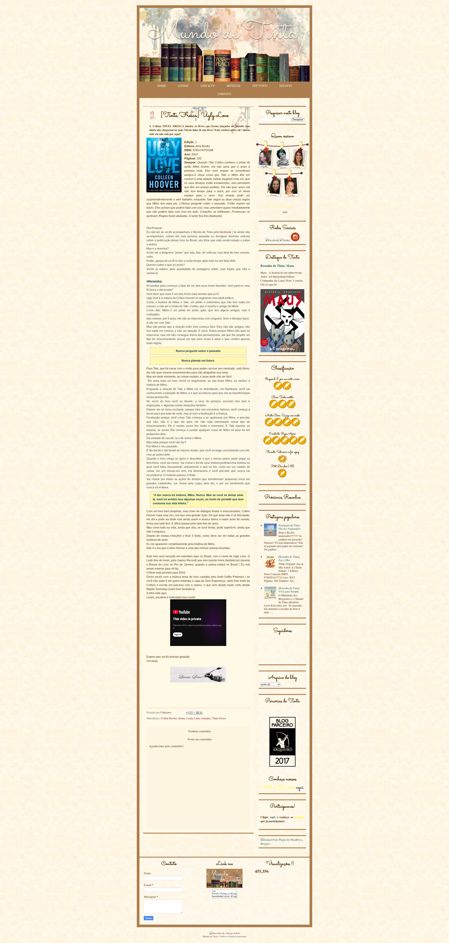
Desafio (285, 85)
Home (161, 85)
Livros (183, 85)
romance (206, 718)
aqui (163, 593)
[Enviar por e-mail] (187, 713)
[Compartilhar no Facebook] (197, 713)
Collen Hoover (169, 718)
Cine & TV (207, 85)
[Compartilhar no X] (194, 713)
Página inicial (199, 841)
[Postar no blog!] (191, 713)
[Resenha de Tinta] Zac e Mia (289, 558)
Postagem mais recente (164, 841)
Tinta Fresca (219, 718)
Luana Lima (193, 718)
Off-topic (259, 85)
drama (181, 718)
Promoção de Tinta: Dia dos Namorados (290, 526)
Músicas (233, 85)
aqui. (285, 212)
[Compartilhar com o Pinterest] (201, 713)
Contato (224, 94)
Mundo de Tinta (210, 936)
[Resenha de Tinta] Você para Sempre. (289, 589)
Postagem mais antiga (232, 841)
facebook (225, 232)
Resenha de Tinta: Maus (277, 265)
